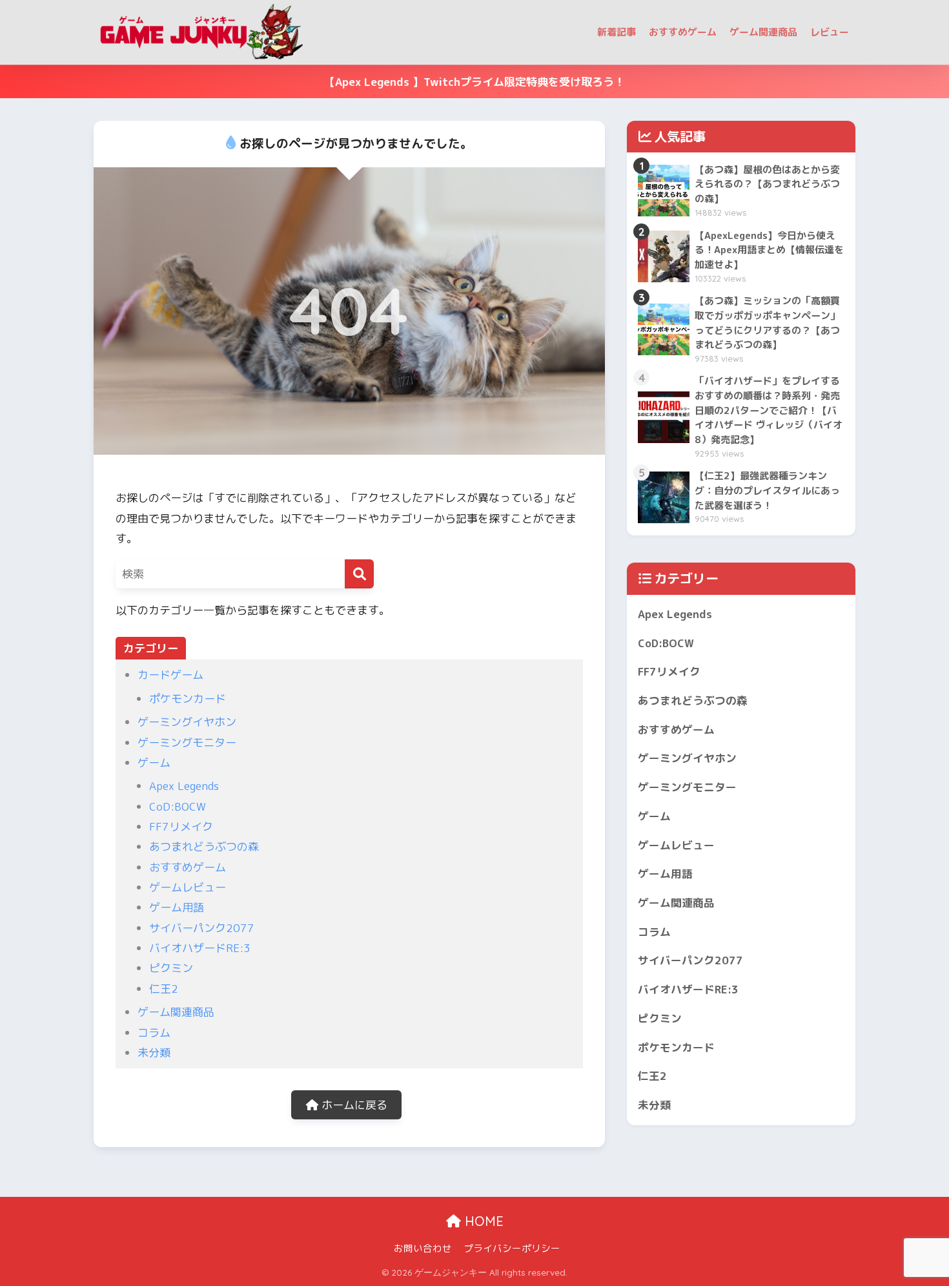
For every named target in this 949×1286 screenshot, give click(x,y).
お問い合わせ (423, 1248)
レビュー (829, 32)
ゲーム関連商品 (763, 32)
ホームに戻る (352, 1104)
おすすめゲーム (683, 32)
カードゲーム (170, 674)
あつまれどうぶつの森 (204, 846)
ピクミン (171, 967)
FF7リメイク (181, 826)
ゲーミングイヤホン (187, 721)
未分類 (154, 1052)
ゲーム (154, 762)
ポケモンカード (187, 698)
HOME (482, 1221)
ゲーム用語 (176, 907)
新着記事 (616, 32)
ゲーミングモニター (187, 742)
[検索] (359, 573)
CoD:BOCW (177, 806)
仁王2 (163, 988)
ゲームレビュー (187, 887)
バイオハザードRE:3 (199, 947)
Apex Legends (184, 785)
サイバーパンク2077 (201, 927)
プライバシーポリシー (512, 1248)
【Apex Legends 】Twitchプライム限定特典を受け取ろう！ (474, 81)
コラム (154, 1032)
